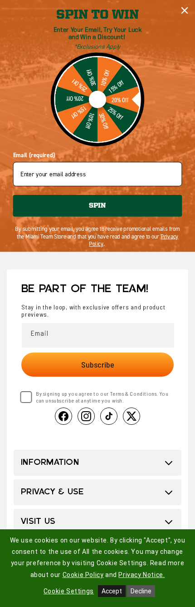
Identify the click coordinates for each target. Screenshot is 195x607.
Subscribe (97, 364)
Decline (141, 591)
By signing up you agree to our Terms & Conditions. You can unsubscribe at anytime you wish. (102, 396)
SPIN (97, 205)
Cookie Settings (69, 591)
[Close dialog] (185, 11)
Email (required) (34, 155)
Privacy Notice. (141, 574)
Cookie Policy (83, 574)
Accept (112, 591)
